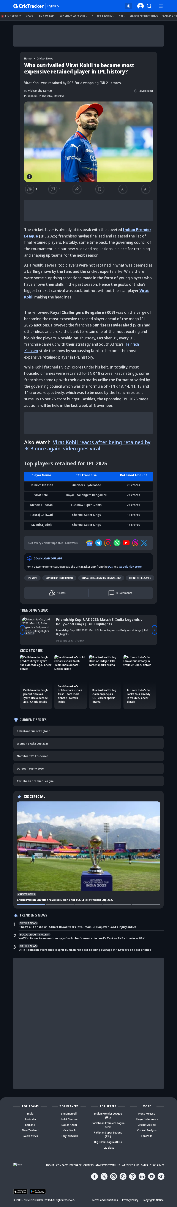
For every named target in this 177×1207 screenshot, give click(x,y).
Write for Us (130, 1165)
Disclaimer (157, 1165)
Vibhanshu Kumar (38, 90)
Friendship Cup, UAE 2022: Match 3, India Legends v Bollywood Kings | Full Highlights (99, 621)
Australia (30, 1119)
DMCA (144, 1165)
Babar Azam (69, 1125)
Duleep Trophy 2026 (30, 768)
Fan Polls (146, 1136)
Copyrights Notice (153, 1200)
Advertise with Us (107, 1165)
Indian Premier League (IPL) (108, 1115)
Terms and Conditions (105, 1200)
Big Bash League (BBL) (108, 1142)
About (50, 1165)
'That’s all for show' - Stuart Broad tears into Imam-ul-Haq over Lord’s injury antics (77, 927)
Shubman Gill (69, 1113)
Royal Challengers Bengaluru (101, 577)
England (30, 1125)
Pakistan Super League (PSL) (108, 1134)
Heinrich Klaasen (140, 577)
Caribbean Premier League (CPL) (108, 1125)
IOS (110, 566)
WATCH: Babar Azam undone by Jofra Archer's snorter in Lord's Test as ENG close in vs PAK (81, 938)
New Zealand (30, 1130)
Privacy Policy (130, 1200)
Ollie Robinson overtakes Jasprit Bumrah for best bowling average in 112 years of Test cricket (85, 950)
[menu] (161, 6)
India (30, 1113)
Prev (22, 630)
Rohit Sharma (69, 1119)
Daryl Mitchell (69, 1136)
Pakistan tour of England (33, 731)
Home (28, 58)
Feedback (76, 1165)
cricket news (45, 58)
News (29, 16)
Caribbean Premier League (35, 781)
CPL (121, 16)
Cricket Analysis (147, 1130)
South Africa (30, 1136)
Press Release (146, 1113)
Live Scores (13, 16)
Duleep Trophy (102, 16)
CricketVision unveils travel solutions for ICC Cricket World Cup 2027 (65, 900)
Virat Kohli (69, 1130)
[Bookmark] (99, 189)
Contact (62, 1165)
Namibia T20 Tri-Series (32, 756)
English (51, 6)
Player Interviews (147, 1119)
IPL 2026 (32, 577)
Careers (88, 1165)
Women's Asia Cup (72, 16)
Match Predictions (144, 16)
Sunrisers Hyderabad (59, 577)
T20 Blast (108, 1147)
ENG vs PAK (46, 16)
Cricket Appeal (147, 1125)
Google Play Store (130, 566)
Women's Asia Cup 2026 (32, 743)
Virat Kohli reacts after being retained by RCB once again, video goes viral (87, 445)
